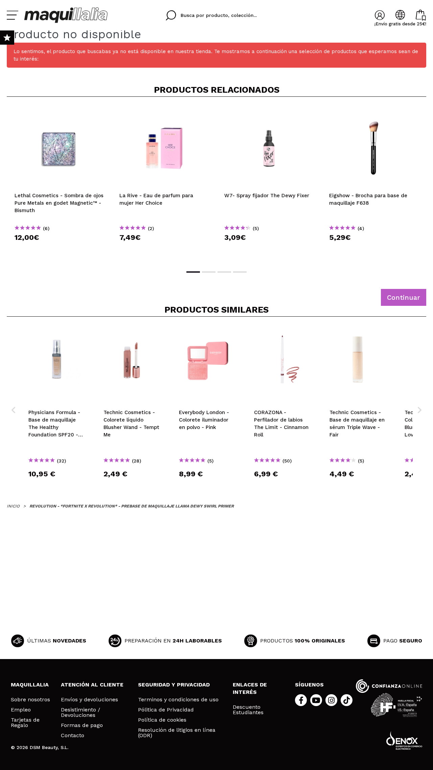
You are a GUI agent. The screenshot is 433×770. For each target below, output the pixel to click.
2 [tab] (208, 272)
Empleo (21, 709)
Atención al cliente (92, 684)
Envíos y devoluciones (89, 699)
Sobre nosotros (30, 699)
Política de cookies (162, 720)
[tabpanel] (59, 183)
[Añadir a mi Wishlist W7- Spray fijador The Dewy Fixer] (269, 113)
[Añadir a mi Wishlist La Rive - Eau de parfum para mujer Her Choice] (164, 113)
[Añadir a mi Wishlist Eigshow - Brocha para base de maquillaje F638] (373, 113)
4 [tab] (240, 272)
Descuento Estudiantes (248, 709)
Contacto (72, 735)
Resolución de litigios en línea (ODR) (176, 732)
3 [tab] (224, 272)
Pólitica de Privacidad (166, 709)
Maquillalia (30, 684)
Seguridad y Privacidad (174, 684)
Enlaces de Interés (250, 688)
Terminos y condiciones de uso (178, 699)
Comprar (59, 249)
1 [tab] (193, 272)
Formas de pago (82, 725)
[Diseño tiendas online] (404, 740)
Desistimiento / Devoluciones (80, 712)
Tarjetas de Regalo (25, 722)
